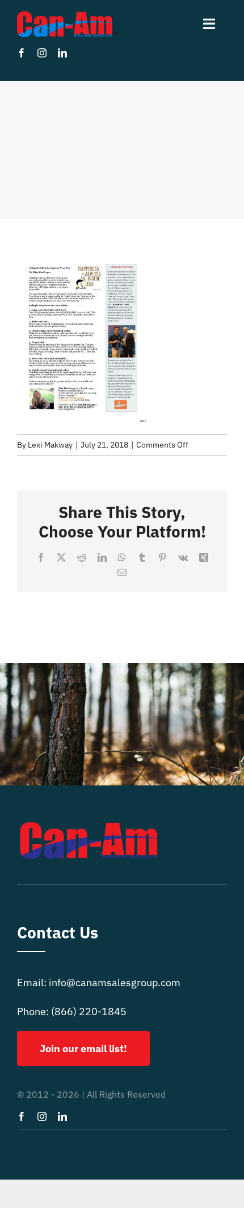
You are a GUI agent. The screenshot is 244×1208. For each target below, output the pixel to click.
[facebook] (21, 52)
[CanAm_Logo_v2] (67, 16)
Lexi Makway (50, 445)
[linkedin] (62, 52)
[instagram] (42, 52)
